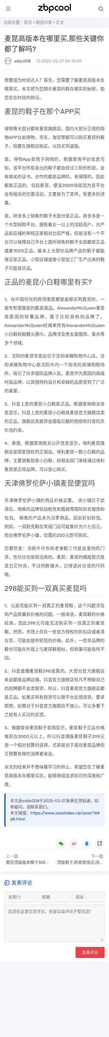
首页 (28, 22)
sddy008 (22, 61)
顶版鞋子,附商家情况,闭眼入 (82, 862)
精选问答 (44, 22)
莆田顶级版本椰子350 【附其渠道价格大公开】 (48, 862)
